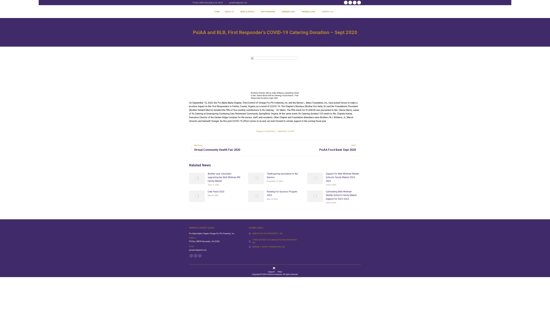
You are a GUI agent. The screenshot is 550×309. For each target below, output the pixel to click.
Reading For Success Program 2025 (282, 193)
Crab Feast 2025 (216, 191)
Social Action (269, 131)
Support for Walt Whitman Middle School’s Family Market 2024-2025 (342, 177)
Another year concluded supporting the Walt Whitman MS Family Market (224, 177)
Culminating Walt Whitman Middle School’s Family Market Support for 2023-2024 (341, 195)
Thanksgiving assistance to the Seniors (282, 175)
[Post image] (197, 178)
